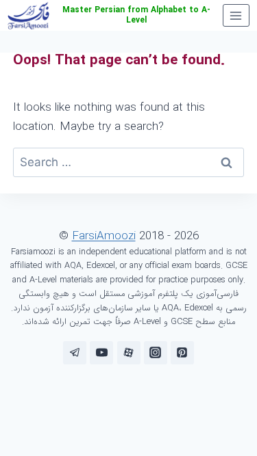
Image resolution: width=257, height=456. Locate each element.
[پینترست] (182, 352)
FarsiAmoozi (104, 236)
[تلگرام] (74, 352)
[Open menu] (236, 15)
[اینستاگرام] (155, 352)
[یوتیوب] (101, 352)
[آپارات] (128, 352)
